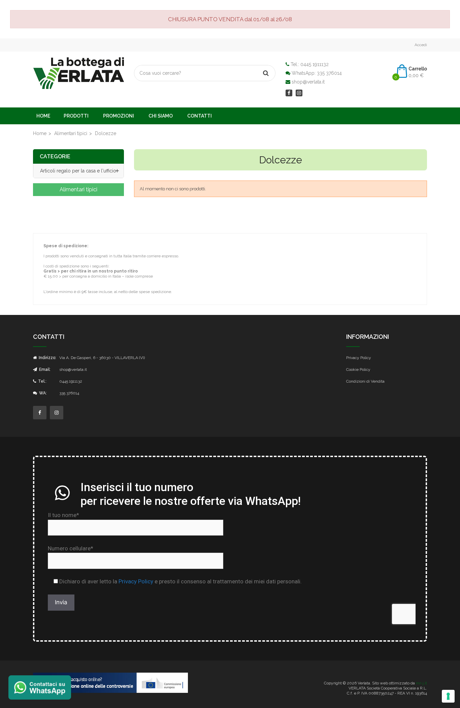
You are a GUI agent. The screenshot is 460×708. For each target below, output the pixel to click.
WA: (42, 393)
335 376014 (329, 73)
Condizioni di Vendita (365, 381)
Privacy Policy (358, 357)
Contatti (199, 116)
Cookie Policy (358, 369)
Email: (44, 369)
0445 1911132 (314, 64)
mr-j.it (421, 683)
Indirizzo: (47, 357)
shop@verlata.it (308, 82)
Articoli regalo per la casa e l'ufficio (78, 170)
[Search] (265, 73)
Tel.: (41, 381)
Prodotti (76, 116)
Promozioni (118, 116)
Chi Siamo (161, 116)
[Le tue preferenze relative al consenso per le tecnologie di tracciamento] (448, 696)
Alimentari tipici (78, 189)
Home (43, 116)
